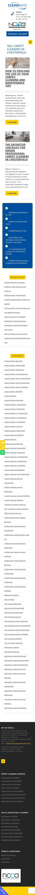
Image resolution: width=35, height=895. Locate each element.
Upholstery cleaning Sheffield (10, 830)
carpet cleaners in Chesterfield (16, 413)
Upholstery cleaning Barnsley (10, 840)
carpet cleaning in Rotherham (15, 461)
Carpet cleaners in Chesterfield (11, 781)
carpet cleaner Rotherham (14, 370)
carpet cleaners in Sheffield (14, 422)
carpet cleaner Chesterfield (14, 365)
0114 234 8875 (22, 17)
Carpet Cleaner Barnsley (13, 361)
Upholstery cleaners (11, 647)
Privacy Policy (5, 858)
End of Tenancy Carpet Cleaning (16, 509)
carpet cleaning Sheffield (13, 500)
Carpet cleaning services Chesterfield (13, 794)
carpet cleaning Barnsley (13, 444)
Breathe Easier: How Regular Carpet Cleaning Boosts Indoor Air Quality (17, 299)
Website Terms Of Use (8, 855)
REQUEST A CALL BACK (17, 34)
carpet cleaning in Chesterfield (16, 457)
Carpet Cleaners (10, 396)
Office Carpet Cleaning (12, 513)
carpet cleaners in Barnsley (14, 409)
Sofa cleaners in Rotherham (10, 823)
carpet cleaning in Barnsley (14, 452)
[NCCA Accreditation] (17, 26)
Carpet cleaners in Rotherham (11, 784)
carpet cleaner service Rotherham (17, 383)
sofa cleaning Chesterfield (14, 608)
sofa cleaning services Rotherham (17, 630)
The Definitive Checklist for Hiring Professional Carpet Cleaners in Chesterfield (17, 152)
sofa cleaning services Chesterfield (17, 626)
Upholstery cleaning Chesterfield (12, 833)
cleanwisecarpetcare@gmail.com (18, 743)
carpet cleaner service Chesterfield (17, 378)
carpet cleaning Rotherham (14, 470)
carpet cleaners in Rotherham (15, 418)
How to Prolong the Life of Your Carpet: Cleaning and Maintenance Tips (17, 78)
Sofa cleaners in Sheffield (9, 816)
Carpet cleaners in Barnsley (10, 788)
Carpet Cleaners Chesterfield (15, 405)
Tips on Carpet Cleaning (13, 643)
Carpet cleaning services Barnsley (12, 801)
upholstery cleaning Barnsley (15, 656)
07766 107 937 (22, 19)
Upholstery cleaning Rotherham (11, 836)
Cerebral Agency (6, 891)
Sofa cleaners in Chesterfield (10, 820)
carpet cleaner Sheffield (13, 392)
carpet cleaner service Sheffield (16, 387)
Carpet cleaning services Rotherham (13, 798)
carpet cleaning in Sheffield (14, 466)
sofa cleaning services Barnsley (16, 621)
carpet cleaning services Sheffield (17, 496)
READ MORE (13, 123)
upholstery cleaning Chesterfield (16, 660)
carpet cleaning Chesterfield (15, 448)
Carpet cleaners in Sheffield (10, 778)
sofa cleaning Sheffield (13, 639)
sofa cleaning (9, 599)
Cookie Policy (5, 862)
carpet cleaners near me (13, 426)
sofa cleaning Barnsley (12, 604)
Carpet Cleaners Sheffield (14, 435)
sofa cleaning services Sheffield (16, 634)
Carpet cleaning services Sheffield (12, 791)
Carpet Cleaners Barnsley (13, 400)
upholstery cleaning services (15, 669)
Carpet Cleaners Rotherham (14, 431)
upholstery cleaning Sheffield (15, 708)
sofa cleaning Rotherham (13, 613)
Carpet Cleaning (10, 439)
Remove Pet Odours (11, 595)
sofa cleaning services (12, 617)
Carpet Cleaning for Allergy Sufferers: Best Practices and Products (15, 287)
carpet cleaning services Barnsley (16, 474)
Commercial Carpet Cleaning (15, 505)
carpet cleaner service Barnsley (16, 374)
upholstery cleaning (11, 652)
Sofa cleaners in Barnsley (9, 826)
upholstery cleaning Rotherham (16, 665)
